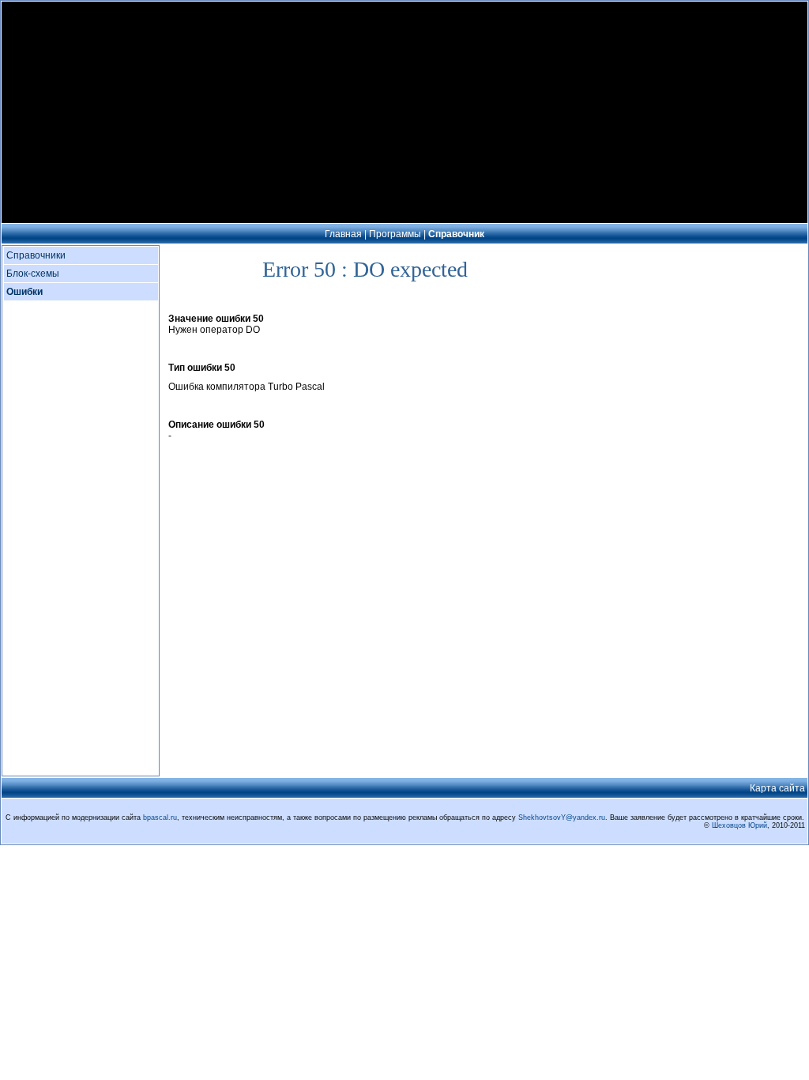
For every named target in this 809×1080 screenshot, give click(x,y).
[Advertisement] (404, 112)
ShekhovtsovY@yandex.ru (561, 817)
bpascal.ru (160, 817)
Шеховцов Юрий (739, 825)
